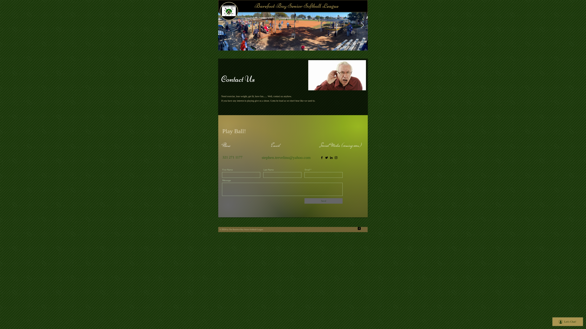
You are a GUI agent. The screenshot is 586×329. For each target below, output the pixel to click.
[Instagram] (336, 157)
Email (307, 170)
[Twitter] (326, 157)
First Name (227, 170)
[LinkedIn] (331, 157)
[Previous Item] (223, 25)
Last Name (269, 170)
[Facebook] (322, 157)
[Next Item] (362, 25)
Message (226, 180)
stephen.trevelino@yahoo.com (286, 157)
